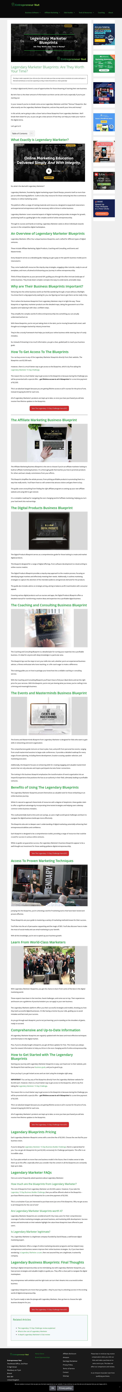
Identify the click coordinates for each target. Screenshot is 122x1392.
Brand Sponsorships (42, 1357)
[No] (120, 1387)
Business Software (32, 13)
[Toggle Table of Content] (30, 133)
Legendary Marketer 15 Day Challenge (25, 370)
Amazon (66, 1357)
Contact (66, 1372)
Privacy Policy (68, 1365)
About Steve (39, 1354)
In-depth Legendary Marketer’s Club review (34, 1334)
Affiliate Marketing (51, 13)
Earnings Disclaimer (70, 1361)
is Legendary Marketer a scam (31, 1252)
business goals (40, 1067)
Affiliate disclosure (69, 1354)
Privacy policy (65, 1388)
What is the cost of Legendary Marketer (32, 1331)
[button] (49, 408)
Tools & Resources (85, 13)
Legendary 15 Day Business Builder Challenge (28, 1192)
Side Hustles (68, 13)
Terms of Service (69, 1369)
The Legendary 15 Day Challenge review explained (36, 1328)
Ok (52, 1388)
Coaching (101, 13)
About (110, 13)
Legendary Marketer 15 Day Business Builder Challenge (45, 1147)
